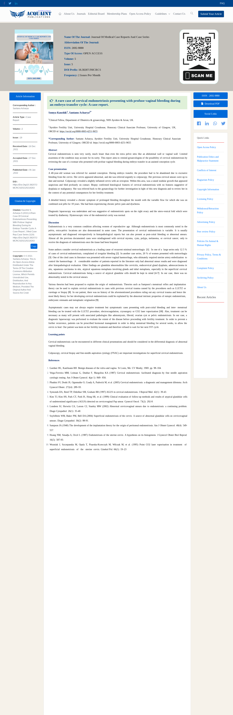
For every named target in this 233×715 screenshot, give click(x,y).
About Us (69, 13)
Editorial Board (96, 13)
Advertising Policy (206, 222)
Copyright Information (208, 189)
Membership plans (117, 13)
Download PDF (212, 103)
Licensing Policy (205, 199)
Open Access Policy (140, 13)
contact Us (179, 13)
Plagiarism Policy (205, 180)
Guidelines (161, 13)
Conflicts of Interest (206, 170)
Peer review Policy (206, 231)
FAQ (222, 3)
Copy (34, 246)
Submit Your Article (211, 13)
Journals (81, 13)
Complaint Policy (205, 268)
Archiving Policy (205, 277)
